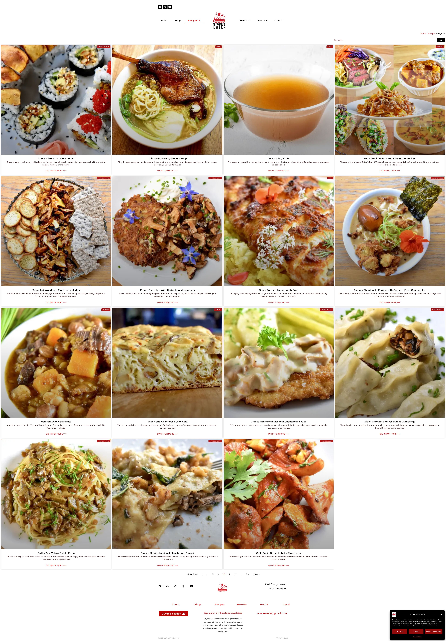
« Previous (192, 574)
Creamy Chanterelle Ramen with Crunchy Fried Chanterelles (390, 290)
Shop (178, 20)
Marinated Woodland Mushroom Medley (56, 290)
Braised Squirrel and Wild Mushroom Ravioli (167, 553)
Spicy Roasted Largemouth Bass (278, 290)
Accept (400, 631)
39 (247, 574)
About (164, 20)
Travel (277, 20)
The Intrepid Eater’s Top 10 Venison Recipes (390, 158)
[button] (441, 614)
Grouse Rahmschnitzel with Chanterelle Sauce (278, 421)
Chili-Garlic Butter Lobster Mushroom (278, 553)
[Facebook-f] (183, 586)
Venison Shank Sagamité (56, 421)
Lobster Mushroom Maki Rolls (56, 158)
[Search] (441, 40)
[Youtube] (169, 7)
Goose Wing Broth (279, 158)
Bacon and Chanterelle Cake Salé (167, 421)
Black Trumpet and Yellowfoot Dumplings (390, 421)
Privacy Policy (417, 637)
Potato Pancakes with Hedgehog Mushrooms (167, 290)
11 (230, 574)
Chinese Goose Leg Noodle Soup (167, 158)
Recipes (192, 20)
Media (261, 20)
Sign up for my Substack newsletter (223, 613)
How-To (243, 20)
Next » (256, 574)
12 (236, 574)
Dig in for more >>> (56, 171)
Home (423, 34)
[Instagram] (165, 7)
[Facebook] (160, 7)
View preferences (433, 631)
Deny (416, 631)
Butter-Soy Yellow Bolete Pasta (56, 553)
